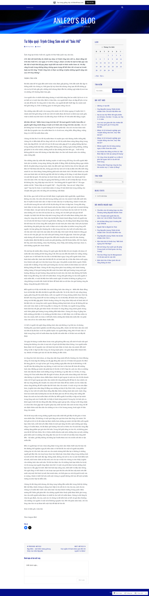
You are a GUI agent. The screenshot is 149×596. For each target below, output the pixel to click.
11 (121, 59)
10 (117, 59)
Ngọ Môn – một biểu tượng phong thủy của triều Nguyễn (39, 548)
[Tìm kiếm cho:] (104, 91)
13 (100, 63)
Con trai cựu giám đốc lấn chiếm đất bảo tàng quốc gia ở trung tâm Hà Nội (110, 125)
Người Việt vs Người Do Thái (107, 227)
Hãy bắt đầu (90, 2)
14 (105, 63)
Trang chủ (29, 7)
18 (121, 63)
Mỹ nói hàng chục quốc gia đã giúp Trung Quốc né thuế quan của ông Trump (109, 249)
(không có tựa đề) (103, 106)
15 (109, 63)
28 (105, 70)
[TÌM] (122, 7)
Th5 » (102, 76)
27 (100, 70)
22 (109, 67)
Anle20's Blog (74, 20)
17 (117, 63)
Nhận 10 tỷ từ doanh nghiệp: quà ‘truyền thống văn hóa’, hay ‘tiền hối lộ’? (109, 132)
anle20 (38, 46)
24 (117, 67)
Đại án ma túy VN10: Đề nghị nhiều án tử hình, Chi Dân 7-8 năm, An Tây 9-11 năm (110, 117)
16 (113, 63)
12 (96, 63)
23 (113, 67)
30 (113, 70)
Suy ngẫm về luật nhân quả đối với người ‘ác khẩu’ (73, 548)
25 (121, 67)
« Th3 (97, 76)
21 (105, 67)
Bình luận (82, 580)
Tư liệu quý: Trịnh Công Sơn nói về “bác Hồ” (52, 41)
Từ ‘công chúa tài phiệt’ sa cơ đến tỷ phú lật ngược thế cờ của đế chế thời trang (110, 159)
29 (109, 70)
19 (96, 67)
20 (100, 67)
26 (96, 70)
